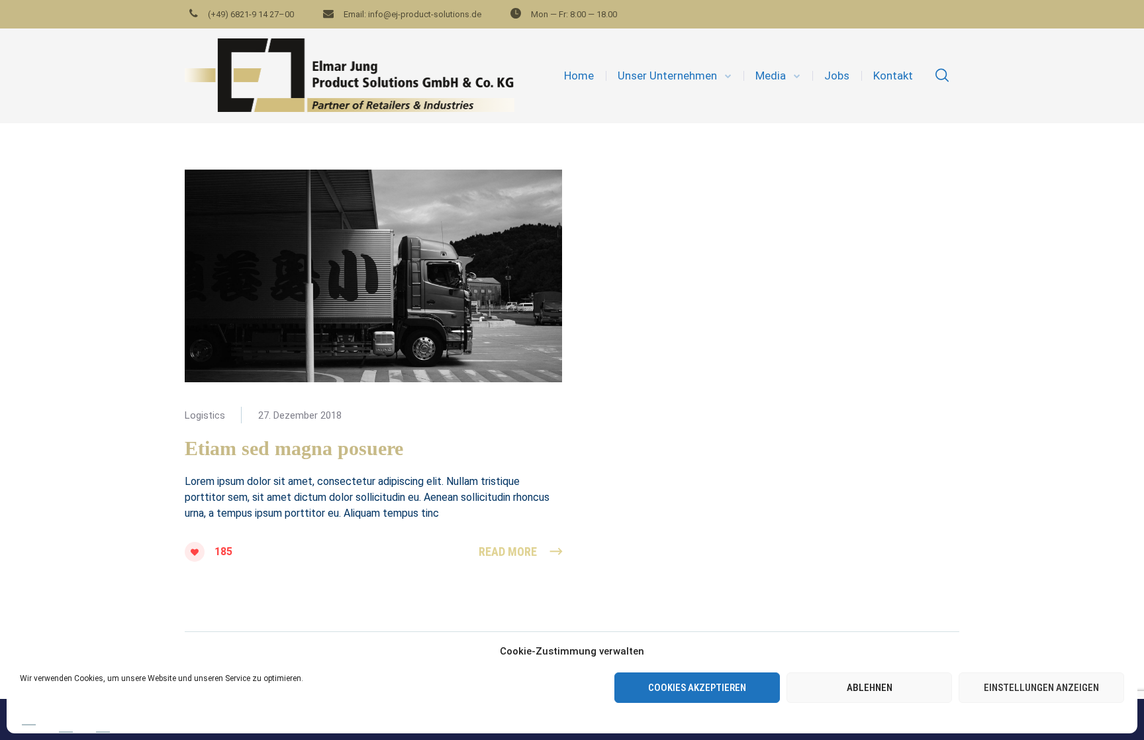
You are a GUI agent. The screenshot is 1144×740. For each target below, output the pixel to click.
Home (579, 75)
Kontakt (893, 75)
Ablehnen (869, 688)
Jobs (836, 75)
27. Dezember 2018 (300, 415)
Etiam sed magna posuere (294, 448)
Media (770, 75)
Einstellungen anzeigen (1041, 688)
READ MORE (508, 551)
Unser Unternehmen (667, 75)
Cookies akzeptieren (697, 688)
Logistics (205, 415)
